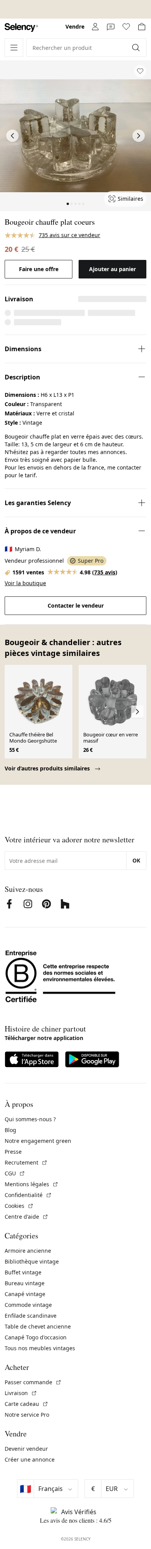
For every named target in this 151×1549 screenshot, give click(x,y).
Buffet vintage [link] (23, 1272)
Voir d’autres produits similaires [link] (48, 768)
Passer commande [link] (33, 1382)
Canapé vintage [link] (25, 1294)
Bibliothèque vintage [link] (32, 1261)
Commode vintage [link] (28, 1304)
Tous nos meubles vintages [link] (40, 1348)
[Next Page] (138, 136)
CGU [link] (15, 1173)
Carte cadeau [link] (26, 1403)
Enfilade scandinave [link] (31, 1315)
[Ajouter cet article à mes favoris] (140, 71)
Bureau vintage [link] (25, 1283)
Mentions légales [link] (31, 1184)
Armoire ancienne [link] (28, 1250)
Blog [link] (10, 1130)
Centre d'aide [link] (26, 1216)
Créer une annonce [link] (30, 1459)
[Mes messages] (110, 26)
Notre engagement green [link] (38, 1140)
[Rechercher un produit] (136, 47)
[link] (21, 27)
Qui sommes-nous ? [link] (30, 1119)
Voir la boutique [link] (25, 583)
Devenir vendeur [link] (26, 1448)
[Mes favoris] (126, 26)
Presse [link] (13, 1151)
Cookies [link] (19, 1205)
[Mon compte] (95, 26)
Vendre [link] (74, 26)
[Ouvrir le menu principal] (14, 47)
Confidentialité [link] (28, 1195)
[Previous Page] (12, 136)
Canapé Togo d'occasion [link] (36, 1337)
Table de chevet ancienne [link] (38, 1326)
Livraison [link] (21, 1393)
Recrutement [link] (26, 1162)
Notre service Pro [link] (27, 1414)
